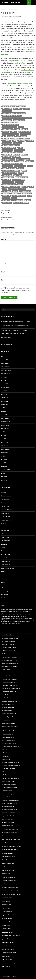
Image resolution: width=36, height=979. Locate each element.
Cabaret (17, 129)
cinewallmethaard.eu (8, 860)
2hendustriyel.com (7, 911)
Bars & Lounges (7, 111)
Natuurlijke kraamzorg (10, 172)
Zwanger (28, 200)
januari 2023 (5, 401)
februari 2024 (5, 387)
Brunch (21, 127)
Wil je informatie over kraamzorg (13, 200)
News (2, 527)
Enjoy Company (5, 516)
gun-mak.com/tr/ (7, 918)
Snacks (5, 188)
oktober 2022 (5, 404)
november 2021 (5, 421)
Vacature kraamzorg (19, 195)
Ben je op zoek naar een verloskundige (14, 113)
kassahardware (19, 150)
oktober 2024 (5, 366)
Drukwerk (6, 138)
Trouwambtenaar (26, 193)
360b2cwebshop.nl (7, 734)
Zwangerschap (7, 202)
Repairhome (4, 551)
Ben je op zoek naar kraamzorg (12, 115)
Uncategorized (13, 10)
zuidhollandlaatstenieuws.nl (10, 726)
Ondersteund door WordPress (8, 976)
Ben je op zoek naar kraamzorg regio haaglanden (17, 117)
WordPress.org (5, 598)
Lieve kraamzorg (20, 166)
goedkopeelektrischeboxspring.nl (11, 846)
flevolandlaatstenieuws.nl (9, 657)
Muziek (24, 170)
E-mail (3, 272)
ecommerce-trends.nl (8, 806)
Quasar (3, 547)
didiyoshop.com (6, 908)
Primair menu (33, 2)
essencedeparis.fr (7, 897)
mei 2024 (4, 380)
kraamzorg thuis (8, 166)
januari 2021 (5, 445)
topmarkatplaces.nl (7, 819)
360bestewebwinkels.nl (9, 743)
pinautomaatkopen (19, 179)
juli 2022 (3, 408)
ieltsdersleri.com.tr (7, 932)
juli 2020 (3, 456)
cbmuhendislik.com (7, 825)
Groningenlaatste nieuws (10, 2)
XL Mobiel (4, 575)
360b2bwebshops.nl (8, 731)
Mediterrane (12, 168)
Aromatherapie (7, 108)
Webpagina (6, 198)
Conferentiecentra (24, 131)
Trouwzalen (6, 195)
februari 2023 (5, 397)
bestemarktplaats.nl (7, 797)
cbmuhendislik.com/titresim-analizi (12, 894)
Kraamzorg (29, 161)
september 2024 (6, 370)
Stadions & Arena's (25, 191)
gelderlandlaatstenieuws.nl (10, 663)
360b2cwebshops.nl (8, 737)
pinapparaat (18, 175)
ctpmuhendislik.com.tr (8, 942)
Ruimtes (20, 184)
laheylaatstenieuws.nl (8, 673)
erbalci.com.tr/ (6, 956)
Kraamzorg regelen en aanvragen (13, 163)
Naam (3, 264)
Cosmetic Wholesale (7, 509)
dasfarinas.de (6, 901)
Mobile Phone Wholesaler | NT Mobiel (12, 333)
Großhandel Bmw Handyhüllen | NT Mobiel (14, 330)
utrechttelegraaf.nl (7, 717)
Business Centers (7, 129)
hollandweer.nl (6, 669)
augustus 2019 (5, 470)
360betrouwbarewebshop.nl (10, 746)
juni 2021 (4, 435)
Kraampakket (17, 156)
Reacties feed (5, 594)
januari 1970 (5, 480)
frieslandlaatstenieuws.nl (9, 660)
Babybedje (27, 108)
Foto (14, 140)
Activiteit (5, 106)
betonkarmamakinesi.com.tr (10, 887)
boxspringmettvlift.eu (8, 856)
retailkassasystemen (9, 184)
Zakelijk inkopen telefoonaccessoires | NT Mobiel (15, 321)
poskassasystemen (8, 182)
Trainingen (6, 193)
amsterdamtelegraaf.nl (8, 641)
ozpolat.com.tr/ (6, 922)
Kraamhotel (6, 156)
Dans (4, 136)
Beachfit (3, 492)
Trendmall (4, 558)
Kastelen (16, 154)
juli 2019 (3, 473)
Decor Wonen (5, 513)
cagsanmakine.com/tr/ (8, 915)
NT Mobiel (4, 534)
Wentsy (3, 571)
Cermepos (4, 10)
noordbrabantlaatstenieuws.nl (11, 688)
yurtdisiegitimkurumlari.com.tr (11, 935)
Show (31, 186)
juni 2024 (4, 377)
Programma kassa (6, 212)
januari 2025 (5, 360)
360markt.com (6, 759)
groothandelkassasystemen (11, 145)
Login (2, 587)
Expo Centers (6, 140)
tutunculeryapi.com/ (8, 946)
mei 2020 (4, 463)
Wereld (14, 198)
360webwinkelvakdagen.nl (9, 787)
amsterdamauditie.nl (8, 635)
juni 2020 (4, 459)
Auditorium (17, 108)
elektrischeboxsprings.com (10, 849)
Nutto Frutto (5, 537)
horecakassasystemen (9, 147)
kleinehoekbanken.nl (8, 853)
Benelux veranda (6, 496)
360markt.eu (5, 753)
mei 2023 (4, 391)
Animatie (13, 106)
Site (2, 280)
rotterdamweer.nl (7, 710)
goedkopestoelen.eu (8, 867)
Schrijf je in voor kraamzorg (11, 186)
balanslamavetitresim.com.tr (10, 829)
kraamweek (20, 161)
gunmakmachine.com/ (8, 963)
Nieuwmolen (5, 530)
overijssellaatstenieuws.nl (9, 698)
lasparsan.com (6, 873)
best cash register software (19, 83)
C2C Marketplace (6, 499)
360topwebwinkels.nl (8, 772)
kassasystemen (7, 154)
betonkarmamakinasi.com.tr (10, 891)
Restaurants (20, 182)
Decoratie (11, 136)
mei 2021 (4, 439)
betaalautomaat (19, 120)
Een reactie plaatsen (14, 16)
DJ (17, 136)
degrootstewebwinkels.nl (9, 803)
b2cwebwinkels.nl (7, 790)
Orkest (21, 172)
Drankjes (23, 136)
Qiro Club (4, 544)
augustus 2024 (5, 373)
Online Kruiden (5, 540)
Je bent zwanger (7, 150)
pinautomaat (6, 179)
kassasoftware (7, 152)
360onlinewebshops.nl (8, 768)
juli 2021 (3, 432)
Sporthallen (6, 191)
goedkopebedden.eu (8, 863)
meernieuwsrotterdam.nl (9, 685)
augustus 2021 (5, 428)
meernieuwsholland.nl (8, 682)
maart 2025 (4, 356)
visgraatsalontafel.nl (8, 870)
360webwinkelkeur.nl (8, 781)
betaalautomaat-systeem (10, 122)
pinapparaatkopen (21, 177)
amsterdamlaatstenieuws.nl (10, 638)
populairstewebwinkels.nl (9, 816)
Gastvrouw (30, 140)
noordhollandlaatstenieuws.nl (10, 695)
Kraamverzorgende (8, 159)
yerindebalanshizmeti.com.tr (10, 832)
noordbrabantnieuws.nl (9, 691)
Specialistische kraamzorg (17, 188)
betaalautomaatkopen (9, 127)
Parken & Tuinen (7, 175)
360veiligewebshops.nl (8, 775)
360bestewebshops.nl (8, 740)
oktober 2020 (5, 452)
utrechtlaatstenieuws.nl (9, 713)
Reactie (4, 239)
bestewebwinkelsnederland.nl (10, 800)
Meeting (21, 168)
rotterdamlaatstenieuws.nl (9, 701)
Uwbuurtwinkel (5, 564)
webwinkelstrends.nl (8, 822)
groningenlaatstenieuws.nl (9, 666)
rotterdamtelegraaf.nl (8, 707)
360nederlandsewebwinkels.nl (11, 765)
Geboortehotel (7, 143)
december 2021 (5, 418)
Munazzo (3, 523)
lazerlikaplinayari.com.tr (9, 843)
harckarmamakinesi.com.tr (10, 880)
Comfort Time (5, 506)
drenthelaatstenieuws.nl (9, 647)
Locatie (30, 166)
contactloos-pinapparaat (10, 134)
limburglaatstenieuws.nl (9, 676)
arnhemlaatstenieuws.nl (9, 644)
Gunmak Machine (6, 337)
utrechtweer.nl (6, 720)
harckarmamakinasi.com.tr (10, 884)
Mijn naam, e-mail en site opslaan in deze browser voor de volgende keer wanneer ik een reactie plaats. (16, 290)
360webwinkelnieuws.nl (9, 784)
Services (24, 186)
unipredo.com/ (6, 928)
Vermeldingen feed (6, 591)
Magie (4, 168)
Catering (24, 129)
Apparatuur (22, 106)
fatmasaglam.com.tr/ (8, 959)
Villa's (30, 195)
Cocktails (14, 131)
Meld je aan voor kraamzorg (11, 170)
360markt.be (5, 756)
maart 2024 (4, 384)
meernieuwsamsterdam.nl (9, 679)
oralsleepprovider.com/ (9, 952)
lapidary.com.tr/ (6, 925)
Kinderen (24, 154)
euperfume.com (6, 904)
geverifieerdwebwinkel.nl (9, 809)
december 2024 (5, 363)
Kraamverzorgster (8, 161)
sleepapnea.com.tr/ (7, 966)
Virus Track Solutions (7, 568)
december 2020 (5, 449)
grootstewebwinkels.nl (8, 812)
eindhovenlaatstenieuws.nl (10, 654)
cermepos (5, 131)
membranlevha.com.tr (8, 877)
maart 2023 (4, 394)
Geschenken (17, 143)
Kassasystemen (5, 520)
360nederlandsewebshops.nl (10, 762)
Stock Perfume (5, 554)
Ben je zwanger (7, 120)
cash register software (19, 63)
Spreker (15, 191)
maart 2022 (4, 415)
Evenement (26, 138)
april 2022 (4, 411)
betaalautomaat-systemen (10, 124)
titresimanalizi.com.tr (8, 836)
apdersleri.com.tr (7, 939)
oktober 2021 (5, 425)
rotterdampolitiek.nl (8, 704)
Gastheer (21, 140)
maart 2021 (4, 442)
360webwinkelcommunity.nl (10, 778)
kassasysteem (18, 152)
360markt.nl (5, 750)
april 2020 (4, 466)
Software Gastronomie (7, 219)
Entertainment (15, 138)
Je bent (20, 147)
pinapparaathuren (8, 177)
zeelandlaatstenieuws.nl (9, 723)
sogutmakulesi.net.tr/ (8, 949)
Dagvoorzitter (25, 134)
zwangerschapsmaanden (21, 202)
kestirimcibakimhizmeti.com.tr (11, 839)
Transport (15, 193)
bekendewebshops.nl (8, 794)
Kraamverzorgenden (23, 159)
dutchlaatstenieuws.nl (8, 650)
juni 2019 (4, 476)
